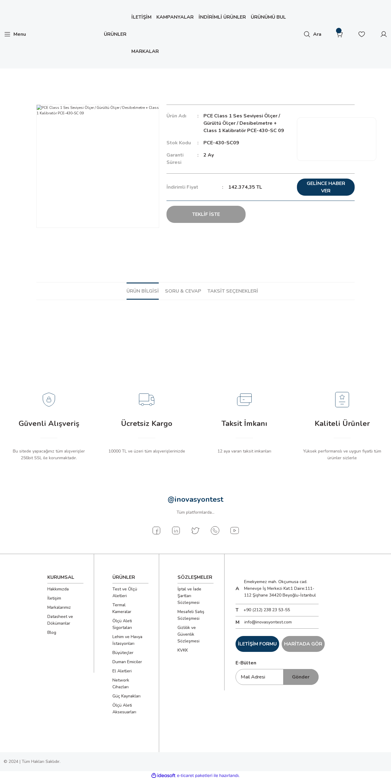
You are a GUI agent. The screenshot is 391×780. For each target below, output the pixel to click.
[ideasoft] (163, 775)
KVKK (182, 650)
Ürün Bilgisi (142, 291)
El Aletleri (122, 671)
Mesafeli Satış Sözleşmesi (190, 615)
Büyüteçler (122, 653)
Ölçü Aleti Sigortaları (122, 624)
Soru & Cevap (183, 291)
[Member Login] (383, 34)
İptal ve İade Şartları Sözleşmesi (189, 595)
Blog (51, 632)
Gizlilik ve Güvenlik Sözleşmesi (188, 634)
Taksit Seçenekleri (232, 291)
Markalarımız (59, 607)
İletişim (54, 598)
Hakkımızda (58, 589)
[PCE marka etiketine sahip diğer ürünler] (336, 139)
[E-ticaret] (195, 775)
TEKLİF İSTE (206, 214)
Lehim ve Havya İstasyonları (127, 640)
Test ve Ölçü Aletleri (124, 592)
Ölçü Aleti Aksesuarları (124, 708)
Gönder (300, 677)
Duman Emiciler (127, 662)
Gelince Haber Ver (326, 187)
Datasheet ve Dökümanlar (60, 620)
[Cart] (339, 34)
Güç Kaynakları (126, 696)
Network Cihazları (120, 683)
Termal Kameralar (121, 608)
